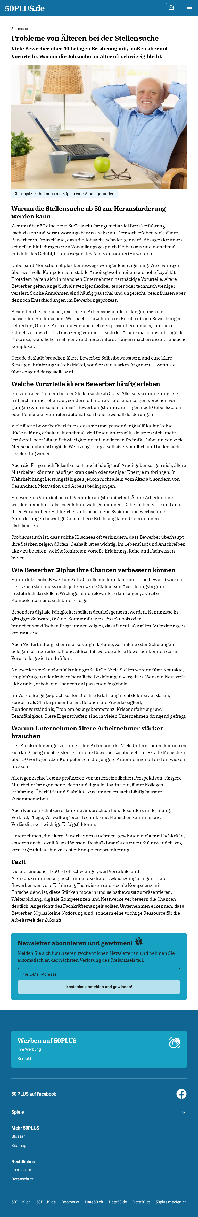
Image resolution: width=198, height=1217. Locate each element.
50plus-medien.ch (171, 1202)
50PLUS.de (46, 1202)
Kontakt (24, 1059)
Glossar (17, 1136)
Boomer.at (70, 1202)
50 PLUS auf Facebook (33, 1094)
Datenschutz (22, 1179)
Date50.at (141, 1202)
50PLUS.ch (21, 1202)
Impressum (21, 1170)
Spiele (17, 1112)
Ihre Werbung (29, 1049)
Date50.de (118, 1202)
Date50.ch (94, 1202)
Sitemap (18, 1146)
